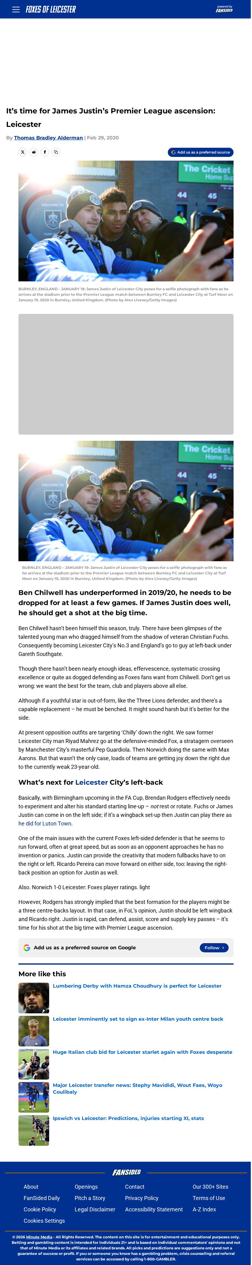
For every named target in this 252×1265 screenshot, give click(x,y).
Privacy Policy (142, 1198)
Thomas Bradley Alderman (48, 138)
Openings (86, 1186)
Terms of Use (209, 1198)
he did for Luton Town (44, 823)
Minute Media (39, 1237)
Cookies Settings (44, 1220)
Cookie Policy (40, 1209)
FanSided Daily (42, 1198)
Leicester (91, 782)
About (31, 1186)
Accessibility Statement (154, 1209)
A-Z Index (204, 1209)
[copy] (56, 152)
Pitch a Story (90, 1198)
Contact (134, 1186)
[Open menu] (16, 9)
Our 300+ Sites (210, 1186)
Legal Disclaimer (95, 1209)
